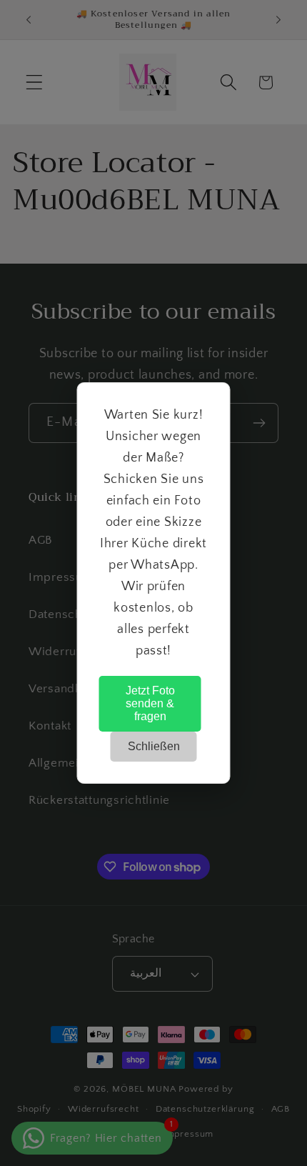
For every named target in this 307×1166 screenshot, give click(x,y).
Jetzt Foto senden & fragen (150, 703)
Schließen (154, 746)
